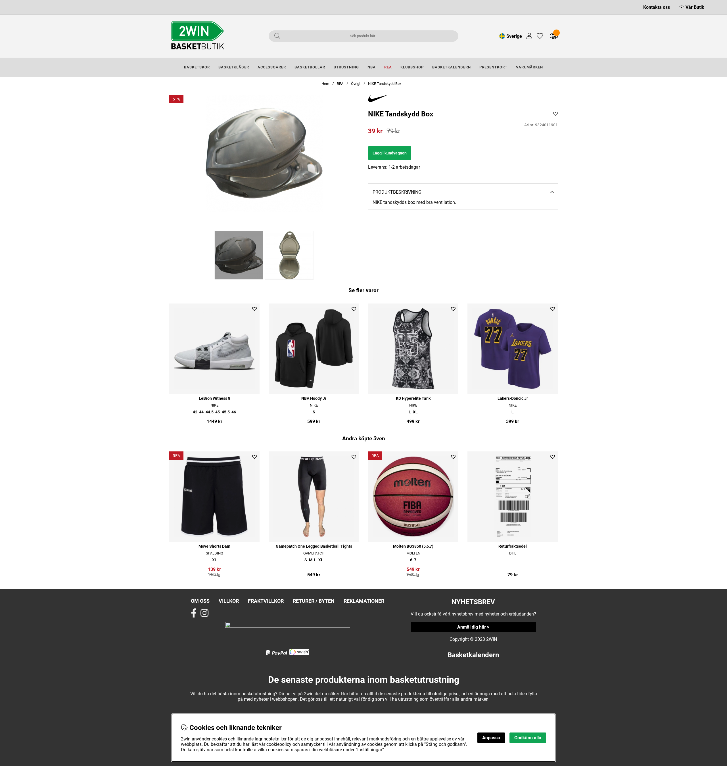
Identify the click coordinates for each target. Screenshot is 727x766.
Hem (325, 83)
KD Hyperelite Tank (413, 398)
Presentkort (493, 67)
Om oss (200, 601)
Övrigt (355, 83)
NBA (371, 67)
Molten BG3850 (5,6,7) (413, 546)
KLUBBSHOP (412, 67)
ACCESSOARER (272, 67)
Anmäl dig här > (473, 627)
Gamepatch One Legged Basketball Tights (314, 546)
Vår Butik (695, 7)
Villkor (229, 601)
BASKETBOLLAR (309, 67)
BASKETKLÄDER (233, 67)
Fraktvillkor (266, 601)
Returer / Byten (314, 601)
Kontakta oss (656, 7)
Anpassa (491, 737)
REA (388, 67)
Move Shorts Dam (214, 546)
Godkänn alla (527, 737)
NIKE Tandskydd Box (384, 83)
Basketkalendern (473, 655)
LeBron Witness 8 (214, 398)
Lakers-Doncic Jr (513, 398)
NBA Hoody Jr (313, 398)
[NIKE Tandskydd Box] (238, 255)
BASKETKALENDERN (451, 67)
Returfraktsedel (512, 546)
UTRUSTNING (346, 67)
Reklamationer (364, 601)
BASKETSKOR (197, 67)
